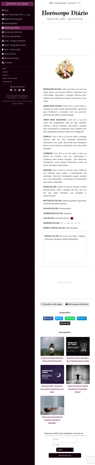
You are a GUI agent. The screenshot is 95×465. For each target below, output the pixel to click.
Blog (6, 10)
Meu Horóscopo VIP (17, 15)
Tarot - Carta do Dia (12, 49)
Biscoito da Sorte (11, 58)
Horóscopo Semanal (13, 32)
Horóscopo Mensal (12, 36)
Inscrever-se (65, 455)
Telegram (82, 318)
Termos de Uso (7, 81)
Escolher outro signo (52, 304)
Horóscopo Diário (11, 28)
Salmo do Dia (10, 54)
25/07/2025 (71, 3)
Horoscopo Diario (60, 3)
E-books (8, 63)
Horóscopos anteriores (77, 304)
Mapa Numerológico (13, 19)
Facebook (49, 318)
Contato (5, 72)
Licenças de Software (17, 103)
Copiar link (65, 323)
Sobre (4, 68)
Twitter (60, 318)
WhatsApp (70, 318)
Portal (51, 3)
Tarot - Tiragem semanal (14, 41)
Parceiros (6, 75)
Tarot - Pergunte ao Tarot (15, 45)
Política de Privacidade (10, 78)
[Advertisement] (64, 39)
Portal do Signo (18, 4)
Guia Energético (10, 23)
